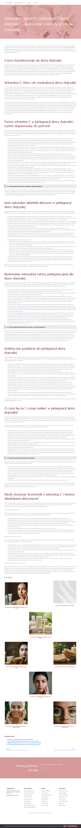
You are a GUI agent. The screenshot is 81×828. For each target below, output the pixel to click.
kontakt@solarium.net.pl (13, 795)
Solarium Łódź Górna (28, 797)
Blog (29, 2)
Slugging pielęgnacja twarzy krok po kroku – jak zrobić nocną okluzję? (24, 742)
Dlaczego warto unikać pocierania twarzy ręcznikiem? (20, 739)
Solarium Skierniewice (46, 790)
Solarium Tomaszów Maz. (63, 795)
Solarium (35, 2)
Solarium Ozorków (45, 805)
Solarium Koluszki (45, 799)
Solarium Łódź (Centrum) (28, 790)
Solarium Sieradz (62, 799)
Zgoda (65, 826)
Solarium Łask (61, 803)
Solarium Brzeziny (45, 797)
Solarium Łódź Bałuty (28, 795)
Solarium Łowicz (45, 793)
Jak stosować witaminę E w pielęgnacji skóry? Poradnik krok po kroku (24, 744)
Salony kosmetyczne (18, 2)
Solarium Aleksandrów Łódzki (29, 805)
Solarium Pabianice (27, 803)
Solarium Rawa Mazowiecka (47, 795)
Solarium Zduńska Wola (63, 801)
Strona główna (9, 2)
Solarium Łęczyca (45, 803)
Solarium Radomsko (62, 797)
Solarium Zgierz (27, 801)
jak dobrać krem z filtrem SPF (21, 314)
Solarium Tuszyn (45, 801)
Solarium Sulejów (62, 805)
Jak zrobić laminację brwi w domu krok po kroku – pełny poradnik (23, 741)
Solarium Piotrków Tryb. (63, 790)
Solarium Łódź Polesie (28, 799)
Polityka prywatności (72, 826)
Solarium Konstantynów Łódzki (29, 807)
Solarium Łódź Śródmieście (29, 793)
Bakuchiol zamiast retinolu (20, 216)
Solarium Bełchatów (62, 793)
